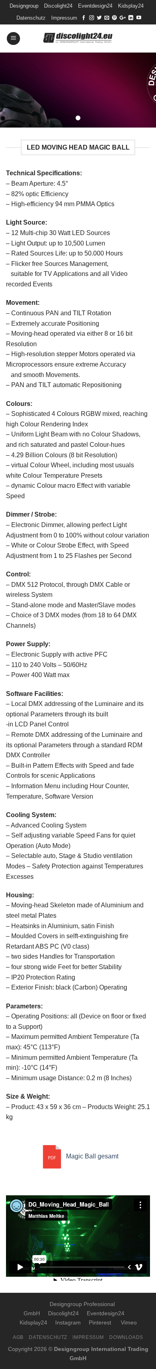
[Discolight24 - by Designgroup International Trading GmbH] (78, 38)
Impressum (64, 18)
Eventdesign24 (95, 6)
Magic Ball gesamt (92, 1156)
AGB (18, 1337)
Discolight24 (58, 6)
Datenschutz (31, 18)
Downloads (126, 1337)
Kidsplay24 (131, 6)
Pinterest (100, 1322)
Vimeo (129, 1322)
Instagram (68, 1322)
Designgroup (24, 6)
